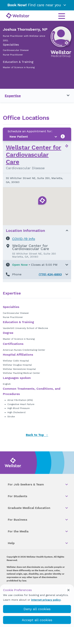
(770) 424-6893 (50, 274)
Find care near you (34, 5)
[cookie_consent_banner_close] (68, 589)
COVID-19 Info (23, 239)
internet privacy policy (46, 599)
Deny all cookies (37, 609)
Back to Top (35, 435)
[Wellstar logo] (17, 16)
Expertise (13, 96)
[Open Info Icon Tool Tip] (62, 136)
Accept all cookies (37, 620)
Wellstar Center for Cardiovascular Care (33, 155)
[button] (37, 264)
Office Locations (26, 117)
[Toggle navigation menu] (66, 95)
